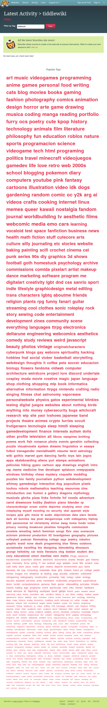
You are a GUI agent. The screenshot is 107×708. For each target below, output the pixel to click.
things (73, 555)
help (63, 577)
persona (45, 584)
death (39, 543)
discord (75, 373)
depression (30, 626)
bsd (25, 603)
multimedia (61, 580)
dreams (55, 446)
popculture (72, 483)
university (30, 632)
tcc (71, 600)
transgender (26, 451)
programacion (39, 143)
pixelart (59, 269)
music (21, 77)
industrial (42, 662)
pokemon (56, 172)
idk (72, 187)
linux (84, 201)
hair (17, 617)
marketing (30, 275)
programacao (33, 614)
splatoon (68, 469)
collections (18, 673)
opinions (92, 682)
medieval (39, 611)
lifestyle (26, 288)
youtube (42, 179)
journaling (42, 243)
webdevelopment (78, 479)
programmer (75, 580)
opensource (11, 597)
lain (78, 455)
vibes (11, 656)
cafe (8, 566)
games (29, 84)
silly (26, 243)
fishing (19, 606)
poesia (83, 623)
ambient (42, 617)
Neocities (7, 701)
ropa (35, 597)
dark (9, 519)
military (68, 659)
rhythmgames (31, 656)
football (14, 263)
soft (81, 635)
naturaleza (9, 682)
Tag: (10, 26)
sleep (52, 425)
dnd (59, 282)
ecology (86, 577)
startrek (88, 647)
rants (31, 623)
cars (64, 223)
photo (52, 441)
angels (42, 603)
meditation (57, 656)
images (18, 573)
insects (10, 587)
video (61, 187)
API (89, 701)
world (56, 600)
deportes (55, 506)
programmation (42, 650)
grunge (11, 551)
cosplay (13, 378)
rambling (79, 670)
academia (31, 609)
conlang (9, 644)
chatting (79, 594)
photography (40, 99)
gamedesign (28, 483)
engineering (39, 333)
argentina (76, 682)
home (73, 523)
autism (75, 431)
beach (58, 668)
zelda (18, 667)
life (32, 165)
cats (11, 92)
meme (17, 469)
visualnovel (33, 603)
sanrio (80, 282)
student (82, 551)
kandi (54, 591)
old (18, 570)
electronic (48, 559)
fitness (26, 394)
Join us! (34, 47)
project (53, 373)
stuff (51, 237)
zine (84, 488)
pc (81, 570)
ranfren (53, 685)
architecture (16, 373)
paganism (65, 664)
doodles (9, 650)
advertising (20, 670)
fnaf (25, 357)
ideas (8, 600)
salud (19, 594)
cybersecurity (55, 410)
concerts (17, 635)
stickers (37, 559)
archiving (73, 685)
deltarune (15, 333)
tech (38, 150)
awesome (83, 555)
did (88, 623)
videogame (19, 150)
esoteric (45, 638)
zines (39, 321)
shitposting (47, 623)
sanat (29, 650)
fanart (65, 301)
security (56, 511)
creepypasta (85, 469)
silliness (15, 679)
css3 (94, 673)
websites (52, 404)
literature (74, 128)
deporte (59, 566)
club (70, 682)
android (51, 563)
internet (68, 201)
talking (61, 632)
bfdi (8, 523)
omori (35, 556)
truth (94, 638)
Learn (43, 2)
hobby (37, 502)
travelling (30, 547)
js (34, 606)
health (12, 237)
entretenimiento (49, 676)
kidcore (95, 611)
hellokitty (23, 551)
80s (81, 563)
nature (91, 135)
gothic (18, 455)
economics (38, 600)
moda (26, 378)
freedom (56, 603)
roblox (75, 135)
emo (52, 223)
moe (14, 659)
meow (35, 515)
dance (12, 275)
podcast (26, 539)
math (25, 237)
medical (88, 594)
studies (51, 679)
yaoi (41, 415)
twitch (37, 531)
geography (79, 535)
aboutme (62, 295)
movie (37, 378)
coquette (65, 474)
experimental (73, 399)
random (41, 194)
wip (26, 415)
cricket (77, 609)
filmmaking (40, 539)
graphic (11, 543)
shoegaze (28, 647)
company (54, 647)
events (64, 441)
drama (20, 597)
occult (80, 420)
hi (63, 594)
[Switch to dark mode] (104, 2)
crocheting (83, 626)
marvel (30, 455)
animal (94, 650)
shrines (24, 638)
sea (28, 688)
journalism (44, 479)
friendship (65, 611)
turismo (9, 620)
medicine (30, 469)
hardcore (84, 606)
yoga (55, 573)
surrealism (34, 594)
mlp (53, 383)
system (43, 446)
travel (31, 157)
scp (29, 664)
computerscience (31, 584)
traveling (39, 511)
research (13, 415)
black (52, 668)
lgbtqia (62, 591)
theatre (28, 420)
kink (98, 673)
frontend (8, 679)
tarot (73, 451)
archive (90, 263)
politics (14, 157)
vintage (44, 346)
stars (82, 515)
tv (60, 216)
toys (71, 455)
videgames (28, 682)
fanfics (31, 638)
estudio (49, 641)
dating (41, 673)
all (49, 436)
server (43, 644)
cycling (68, 632)
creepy (70, 577)
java (73, 597)
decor (16, 650)
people (96, 594)
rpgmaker (86, 638)
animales (84, 584)
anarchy (77, 638)
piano (62, 502)
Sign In (97, 2)
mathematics (39, 488)
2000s (79, 165)
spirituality (70, 352)
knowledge (86, 611)
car (33, 551)
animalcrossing (59, 670)
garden (64, 626)
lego (26, 587)
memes (14, 209)
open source (18, 701)
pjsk (20, 515)
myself (27, 511)
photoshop (86, 685)
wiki (9, 455)
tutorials (61, 638)
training (20, 659)
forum (70, 591)
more (80, 664)
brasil (21, 543)
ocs (23, 121)
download (14, 688)
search (9, 611)
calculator (56, 659)
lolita (14, 566)
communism (80, 527)
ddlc (34, 685)
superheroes (11, 641)
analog (29, 600)
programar (35, 587)
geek (83, 650)
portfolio (89, 114)
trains (76, 570)
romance (40, 441)
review (76, 644)
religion (14, 301)
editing (85, 288)
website (85, 243)
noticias (40, 656)
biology (12, 368)
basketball (63, 357)
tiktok (72, 594)
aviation (71, 620)
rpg (40, 301)
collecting (91, 441)
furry (12, 121)
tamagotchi (58, 673)
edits (42, 685)
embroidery (72, 668)
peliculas (13, 465)
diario (21, 679)
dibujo (88, 650)
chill (53, 606)
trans (11, 295)
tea (44, 563)
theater (80, 559)
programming (75, 77)
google (48, 664)
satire (8, 662)
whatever (34, 573)
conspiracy (75, 611)
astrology (85, 451)
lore (63, 373)
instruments (28, 670)
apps (10, 460)
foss (39, 635)
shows (80, 256)
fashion (15, 99)
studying (68, 506)
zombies (57, 679)
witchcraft (87, 410)
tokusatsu (66, 685)
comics (65, 99)
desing (80, 668)
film (58, 128)
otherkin (70, 606)
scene (76, 321)
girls (42, 566)
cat (86, 250)
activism (11, 535)
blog (23, 92)
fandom (87, 209)
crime (91, 662)
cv (96, 626)
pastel (96, 570)
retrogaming (12, 577)
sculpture (47, 609)
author (77, 600)
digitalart (15, 282)
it (44, 362)
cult (63, 676)
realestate (44, 570)
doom (9, 584)
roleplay (76, 308)
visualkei (41, 670)
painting (30, 250)
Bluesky (37, 701)
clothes (45, 308)
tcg (34, 682)
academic (27, 635)
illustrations (80, 641)
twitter (85, 668)
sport (93, 282)
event (45, 587)
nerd (65, 587)
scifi (44, 250)
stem (36, 668)
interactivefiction (88, 670)
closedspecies (12, 632)
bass (7, 670)
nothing (79, 404)
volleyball (12, 539)
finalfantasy (68, 676)
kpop (63, 121)
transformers (12, 559)
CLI (77, 701)
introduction (15, 493)
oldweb (57, 368)
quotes (22, 632)
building (9, 629)
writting (47, 606)
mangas (84, 600)
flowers (27, 368)
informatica (77, 383)
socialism (50, 594)
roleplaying (13, 511)
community (57, 321)
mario (35, 566)
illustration (41, 187)
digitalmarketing (60, 617)
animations (76, 460)
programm (34, 673)
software (51, 275)
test (28, 230)
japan (75, 378)
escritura (83, 644)
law (33, 519)
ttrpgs (52, 389)
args (59, 563)
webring (42, 682)
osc (29, 493)
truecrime (66, 597)
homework (74, 623)
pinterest (25, 535)
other (10, 436)
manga (50, 114)
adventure (86, 497)
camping (22, 650)
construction (41, 577)
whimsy (12, 483)
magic (64, 378)
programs (9, 647)
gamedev (16, 165)
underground (82, 653)
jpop (8, 563)
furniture (47, 632)
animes (41, 420)
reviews (44, 340)
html (50, 150)
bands (49, 603)
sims (30, 662)
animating (78, 662)
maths (64, 556)
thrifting (92, 606)
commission (47, 659)
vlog (61, 551)
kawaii (47, 209)
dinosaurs (82, 547)
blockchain (80, 647)
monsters (42, 597)
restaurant (10, 606)
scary (8, 614)
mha (22, 668)
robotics (84, 539)
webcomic (18, 223)
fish (29, 441)
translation (48, 580)
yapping (75, 614)
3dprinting (33, 591)
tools (40, 551)
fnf (64, 497)
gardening (18, 194)
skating (47, 573)
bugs (73, 410)
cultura (51, 597)
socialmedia (14, 547)
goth (27, 263)
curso (61, 623)
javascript (76, 340)
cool (32, 308)
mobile (45, 635)
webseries (33, 617)
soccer (73, 362)
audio (48, 515)
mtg (48, 644)
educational (22, 556)
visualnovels (26, 446)
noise (91, 523)
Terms (63, 704)
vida (77, 606)
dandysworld (19, 647)
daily (34, 650)
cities (13, 685)
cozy (9, 556)
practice (37, 647)
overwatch (64, 668)
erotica (60, 635)
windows (13, 474)
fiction (38, 237)
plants (29, 301)
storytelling (83, 357)
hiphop (93, 519)
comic (58, 194)
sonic (60, 308)
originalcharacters (69, 346)
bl (42, 515)
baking (13, 250)
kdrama (22, 600)
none (30, 543)
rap (8, 469)
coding (33, 114)
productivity (65, 679)
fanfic (62, 455)
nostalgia (66, 209)
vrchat (8, 664)
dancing (50, 455)
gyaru (36, 465)
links (44, 497)
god (88, 559)
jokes (38, 685)
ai (95, 194)
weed (9, 591)
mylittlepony (39, 641)
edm (92, 600)
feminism (48, 531)
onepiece (68, 635)
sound (58, 597)
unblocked (86, 573)
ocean (33, 506)
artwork (19, 603)
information (36, 389)
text (42, 614)
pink (58, 179)
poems (11, 441)
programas (86, 603)
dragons (66, 493)
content (69, 644)
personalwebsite (20, 399)
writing (81, 84)
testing (12, 404)
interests (60, 431)
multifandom (10, 673)
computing (32, 570)
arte (44, 106)
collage (54, 539)
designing (50, 547)
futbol (10, 451)
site (33, 415)
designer (45, 679)
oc (70, 194)
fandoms (42, 368)
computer (73, 368)
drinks (48, 685)
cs (45, 656)
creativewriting (19, 656)
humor (38, 493)
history (79, 121)
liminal (72, 629)
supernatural (89, 580)
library (70, 617)
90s (35, 256)
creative (50, 378)
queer (31, 209)
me (83, 275)
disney (50, 656)
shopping (40, 383)
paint (7, 688)
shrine (55, 523)
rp (82, 502)
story (11, 314)
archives (69, 638)
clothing (23, 383)
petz (55, 623)
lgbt (50, 282)
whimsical (94, 664)
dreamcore (23, 502)
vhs (70, 603)
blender (73, 502)
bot (94, 647)
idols (19, 664)
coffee (52, 362)
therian (79, 587)
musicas (87, 635)
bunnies (24, 519)
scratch (88, 563)
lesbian (70, 551)
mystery (51, 474)
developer (52, 469)
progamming (52, 543)
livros (26, 563)
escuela (10, 580)
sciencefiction (26, 620)
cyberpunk (15, 352)
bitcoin (92, 591)
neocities (9, 653)
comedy (14, 340)
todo (63, 659)
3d (69, 256)
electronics (74, 327)
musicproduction (13, 638)
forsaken (72, 647)
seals (60, 641)
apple (74, 653)
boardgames (61, 535)
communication (64, 653)
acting (34, 563)
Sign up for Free (84, 2)
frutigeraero (16, 425)
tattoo (65, 629)
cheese (83, 673)
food (66, 84)
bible (71, 609)
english (83, 465)
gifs (27, 515)
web (66, 165)
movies (37, 92)
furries (67, 420)
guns (53, 644)
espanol (13, 670)
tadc (89, 676)
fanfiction (57, 230)
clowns (49, 566)
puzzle (11, 446)
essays (89, 446)
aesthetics (87, 333)
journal (14, 216)
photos (29, 346)
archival (79, 685)
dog (59, 483)
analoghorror (88, 629)
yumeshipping (78, 659)
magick (23, 676)
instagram (66, 656)
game (57, 106)
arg (88, 194)
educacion (90, 362)
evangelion (10, 667)
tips (91, 679)
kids (16, 644)
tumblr (17, 584)
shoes (17, 609)
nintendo (66, 389)
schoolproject (19, 629)
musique (94, 659)
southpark (45, 591)
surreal (9, 623)
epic (42, 594)
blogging (34, 172)
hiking (26, 465)
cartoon (48, 465)
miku (71, 587)
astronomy (52, 394)
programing (70, 150)
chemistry (17, 563)
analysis (84, 609)
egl (91, 609)
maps (14, 600)
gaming (72, 92)
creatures (26, 673)
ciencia (26, 679)
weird (59, 340)
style (86, 511)
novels (73, 497)
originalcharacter (30, 659)
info (26, 410)
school (14, 172)
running (23, 527)
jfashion (50, 502)
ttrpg (57, 327)
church (8, 659)
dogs (84, 187)
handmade (63, 647)
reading (68, 114)
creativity (35, 282)
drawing (74, 106)
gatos (55, 399)
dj (41, 573)
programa (10, 617)
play (21, 644)
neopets (57, 676)
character (22, 641)
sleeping (76, 425)
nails (55, 620)
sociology (81, 597)
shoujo (30, 653)
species (71, 650)
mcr (26, 573)
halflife (8, 685)
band (83, 415)
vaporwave (71, 394)
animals (43, 128)
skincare (17, 591)
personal (49, 84)
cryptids (9, 635)
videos (14, 201)
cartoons (16, 187)
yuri (51, 460)
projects (13, 420)
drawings (69, 465)
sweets (90, 653)
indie (11, 288)
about (66, 404)
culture (13, 243)
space (40, 230)
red (31, 679)
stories (69, 243)
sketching (91, 597)
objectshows (62, 515)
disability (74, 664)
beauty (13, 346)
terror (68, 614)
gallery (53, 493)
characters (29, 295)
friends (80, 295)
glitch (55, 632)
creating (39, 632)
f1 (40, 563)
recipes (11, 515)
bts (40, 547)
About (62, 701)
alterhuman (31, 629)
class (49, 662)
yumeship (54, 577)
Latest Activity (20, 14)
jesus (28, 566)
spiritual (29, 676)
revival (87, 659)
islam (90, 668)
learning (78, 224)
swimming (10, 594)
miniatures (64, 682)
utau (76, 531)
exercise (96, 668)
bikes (59, 650)
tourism (23, 611)
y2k (78, 194)
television (37, 436)
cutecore (66, 237)
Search (25, 2)
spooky (73, 670)
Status (96, 701)
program (70, 275)
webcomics (64, 333)
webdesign (15, 362)
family (30, 479)
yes (67, 594)
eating (16, 611)
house (27, 668)
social (35, 357)
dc (25, 591)
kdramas (56, 626)
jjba (74, 632)
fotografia (63, 527)
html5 (63, 425)
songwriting (16, 662)
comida (42, 269)
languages (39, 327)
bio (21, 479)
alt (15, 519)
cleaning (9, 609)
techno (25, 594)
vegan (36, 670)
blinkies (92, 399)
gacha (48, 626)
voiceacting (88, 632)
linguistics (70, 446)
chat (37, 394)
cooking (47, 201)
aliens (42, 460)
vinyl (96, 653)
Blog (83, 701)
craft (67, 519)
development (19, 321)
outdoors (85, 543)
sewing (25, 314)
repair (73, 673)
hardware (89, 587)
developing (85, 679)
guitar (78, 301)
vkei (66, 511)
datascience (22, 688)
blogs (31, 352)
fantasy (73, 179)
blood (35, 662)
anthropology (85, 614)
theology (37, 623)
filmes (74, 543)
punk (11, 256)
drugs (46, 629)
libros (57, 436)
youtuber (92, 656)
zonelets (11, 531)
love (42, 165)
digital (25, 404)
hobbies (13, 357)
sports (13, 143)
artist (73, 269)
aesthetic (74, 216)
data (75, 515)
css (68, 282)
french (72, 641)
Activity (35, 2)
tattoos (58, 594)
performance (60, 644)
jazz (81, 566)
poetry (36, 121)
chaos (19, 653)
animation (86, 99)
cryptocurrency (57, 662)
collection (74, 573)
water (92, 626)
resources (72, 488)
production (39, 535)
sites (67, 623)
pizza (36, 497)
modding (80, 474)
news (93, 230)
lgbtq (46, 295)
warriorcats (55, 587)
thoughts (34, 362)
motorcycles (37, 679)
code (39, 314)
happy (51, 682)
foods (82, 523)
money (36, 410)
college (88, 570)
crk (49, 647)
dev (91, 551)
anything (13, 410)
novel (75, 563)
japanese (70, 415)
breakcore (36, 527)
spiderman (35, 644)
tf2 (50, 535)
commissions (19, 269)
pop (23, 570)
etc (57, 243)
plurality (64, 573)
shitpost (52, 650)
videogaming (59, 614)
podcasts (10, 603)
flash (53, 584)
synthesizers (68, 662)
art (9, 77)
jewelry (73, 539)
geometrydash (38, 676)
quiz (24, 653)
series (24, 256)
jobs (37, 682)
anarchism (26, 559)
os (15, 653)
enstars (24, 617)
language (90, 378)
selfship (93, 641)
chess (39, 474)
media (38, 223)
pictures (92, 535)
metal (71, 288)
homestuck (45, 263)
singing (12, 394)
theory (30, 641)
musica (14, 114)
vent (56, 556)
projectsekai (95, 685)
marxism (42, 668)
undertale (91, 373)
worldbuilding (40, 216)
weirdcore (36, 373)
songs (60, 531)
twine (87, 566)
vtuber (46, 357)
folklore (53, 638)
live (54, 641)
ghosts (97, 632)
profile (22, 436)
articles (43, 647)
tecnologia (37, 425)
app (58, 465)
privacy (11, 527)
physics (42, 399)
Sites (7, 19)
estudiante (62, 620)
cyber (78, 577)
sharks (71, 559)
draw (53, 570)
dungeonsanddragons (13, 676)
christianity (41, 523)
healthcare (28, 606)
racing (31, 611)
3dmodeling (66, 547)
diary (75, 172)
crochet (57, 250)
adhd (39, 659)
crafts (30, 201)
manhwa (46, 556)
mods (40, 629)
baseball (20, 580)
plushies (50, 527)
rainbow (89, 673)
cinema (74, 250)
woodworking (20, 685)
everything (17, 327)
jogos (87, 455)
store (21, 566)
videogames (44, 77)
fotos (32, 668)
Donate (70, 701)
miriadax (46, 673)
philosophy (19, 135)
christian (22, 614)
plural (54, 609)
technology (19, 128)
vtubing (86, 664)
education (54, 135)
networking (10, 626)
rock (89, 308)
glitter (78, 650)
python (59, 479)
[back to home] (5, 3)
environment (70, 566)
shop (10, 383)
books (55, 92)
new (96, 662)
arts (80, 237)
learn (39, 609)
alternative (15, 389)
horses (9, 573)
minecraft (50, 157)
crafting (82, 389)
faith (71, 679)
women (17, 620)
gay (40, 352)
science (66, 143)
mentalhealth (46, 451)
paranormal (20, 523)
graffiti (24, 623)
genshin (76, 441)
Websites (15, 2)
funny (51, 301)
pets (62, 362)
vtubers (68, 570)
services (30, 580)
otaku (77, 617)
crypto (54, 420)
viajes (85, 662)
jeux (77, 673)
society (53, 635)
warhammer (83, 676)
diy (43, 256)
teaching (56, 488)
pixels (86, 483)
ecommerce (61, 559)
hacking (87, 352)
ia (7, 656)
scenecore (87, 531)
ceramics (40, 626)
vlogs (65, 641)
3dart (34, 635)
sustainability (81, 620)
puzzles (12, 479)
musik (75, 676)
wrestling (25, 531)
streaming (16, 308)
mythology (82, 493)
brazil (15, 614)
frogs (90, 620)
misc (96, 563)
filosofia (24, 662)
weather (84, 591)
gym (39, 455)
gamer (61, 584)
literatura (51, 551)
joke (52, 673)
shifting (94, 676)
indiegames (79, 519)
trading (18, 587)
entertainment (60, 314)
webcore (52, 352)
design (14, 106)
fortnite (55, 497)
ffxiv (69, 531)
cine (86, 506)
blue (65, 543)
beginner (77, 679)
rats (95, 617)
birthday (27, 474)
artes (39, 580)
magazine (21, 626)
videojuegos (77, 157)
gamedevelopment (21, 431)
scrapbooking (86, 617)
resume (62, 451)
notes (38, 638)
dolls (87, 431)
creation (48, 614)
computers (18, 179)
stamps (61, 460)
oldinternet (75, 656)
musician (57, 682)
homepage (60, 606)
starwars (10, 570)
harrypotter (73, 626)
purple (64, 603)
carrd (10, 502)
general (37, 620)
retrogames (46, 620)
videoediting (72, 584)
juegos (37, 404)
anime (13, 84)
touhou (11, 488)
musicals (13, 497)
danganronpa (53, 519)
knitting (84, 436)
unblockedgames (38, 664)
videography (26, 577)
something (66, 673)
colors (39, 606)
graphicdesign (49, 288)
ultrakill (64, 650)
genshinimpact (56, 629)
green (77, 591)
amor (78, 506)
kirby (24, 609)
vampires (70, 436)
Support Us (54, 2)
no (48, 511)
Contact (72, 704)
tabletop (28, 597)
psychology (70, 263)
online (43, 506)
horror (31, 106)
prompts (28, 685)
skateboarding (26, 460)
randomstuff (56, 664)
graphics (57, 256)
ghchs (25, 497)
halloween (63, 609)
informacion (47, 653)
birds (92, 404)
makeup (88, 269)
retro (54, 165)
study (29, 340)
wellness (17, 623)
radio (95, 389)
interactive (47, 483)
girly (60, 570)
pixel (40, 519)
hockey (76, 603)
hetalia (79, 629)
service (56, 611)
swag (64, 523)
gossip (67, 670)
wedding (47, 611)
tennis (49, 617)
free (41, 469)
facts (48, 668)
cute (51, 121)
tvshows (54, 415)
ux (88, 641)
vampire (90, 644)
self (87, 682)
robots (23, 488)
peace (83, 682)
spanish (76, 511)
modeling (49, 600)
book (62, 383)
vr (81, 446)
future (14, 664)
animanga (64, 600)
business (77, 230)
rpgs (63, 539)
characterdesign (17, 506)
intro (94, 465)
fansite (92, 515)
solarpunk (84, 656)
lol (31, 523)
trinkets (95, 584)
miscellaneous (18, 682)
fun (37, 135)
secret (59, 685)
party (24, 664)
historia (95, 559)
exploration (49, 670)
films (92, 216)
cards (76, 635)
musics (55, 653)
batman (27, 644)
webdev (67, 563)
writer (79, 632)
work (21, 441)
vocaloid (14, 230)
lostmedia (37, 653)
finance (45, 431)
